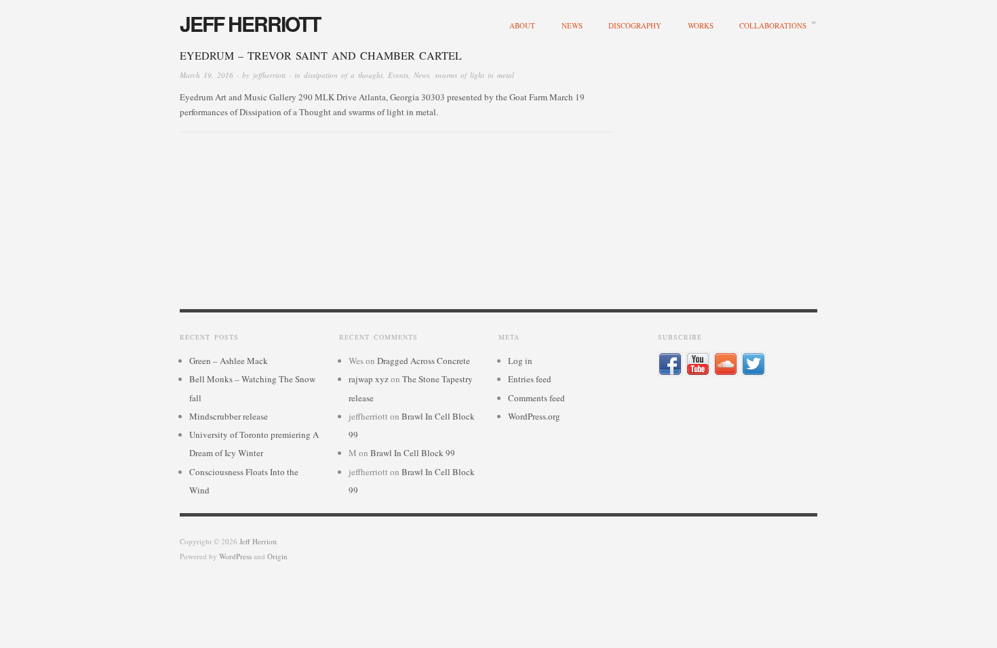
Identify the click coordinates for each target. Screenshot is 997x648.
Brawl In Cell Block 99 (412, 453)
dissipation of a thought (343, 75)
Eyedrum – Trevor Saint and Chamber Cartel (321, 55)
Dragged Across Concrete (423, 361)
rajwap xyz (369, 379)
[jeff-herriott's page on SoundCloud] (725, 363)
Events (398, 75)
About (522, 25)
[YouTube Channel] (698, 363)
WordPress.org (534, 416)
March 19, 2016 (206, 75)
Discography (634, 25)
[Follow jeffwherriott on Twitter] (753, 363)
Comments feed (536, 398)
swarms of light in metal (474, 75)
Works (700, 25)
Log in (520, 361)
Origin (277, 556)
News (572, 25)
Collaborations (772, 25)
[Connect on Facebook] (670, 363)
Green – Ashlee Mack (228, 361)
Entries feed (529, 379)
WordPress (235, 556)
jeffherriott (269, 75)
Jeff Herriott (250, 23)
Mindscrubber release (228, 416)
